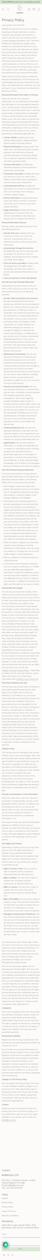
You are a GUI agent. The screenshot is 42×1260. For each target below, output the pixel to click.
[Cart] (38, 9)
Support (5, 1198)
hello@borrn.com (9, 1120)
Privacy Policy (7, 1207)
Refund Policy (7, 1202)
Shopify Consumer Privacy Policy (15, 670)
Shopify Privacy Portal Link (27, 679)
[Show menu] (3, 9)
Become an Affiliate (10, 1216)
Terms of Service (9, 1211)
